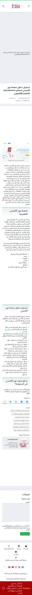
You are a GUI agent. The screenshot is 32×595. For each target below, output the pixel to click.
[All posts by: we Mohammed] (23, 443)
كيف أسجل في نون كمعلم (21, 423)
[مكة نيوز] (16, 6)
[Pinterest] (9, 567)
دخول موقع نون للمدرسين (21, 420)
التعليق (27, 502)
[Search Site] (3, 6)
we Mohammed (22, 98)
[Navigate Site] (29, 6)
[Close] (3, 588)
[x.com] (19, 567)
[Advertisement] (16, 30)
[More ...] (4, 402)
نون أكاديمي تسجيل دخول (21, 430)
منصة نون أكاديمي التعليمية (21, 427)
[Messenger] (21, 402)
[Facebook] (27, 402)
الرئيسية (28, 52)
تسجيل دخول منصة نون (22, 417)
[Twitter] (10, 402)
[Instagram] (16, 567)
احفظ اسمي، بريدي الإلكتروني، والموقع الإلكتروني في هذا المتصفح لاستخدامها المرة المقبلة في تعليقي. (16, 528)
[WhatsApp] (16, 402)
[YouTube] (12, 567)
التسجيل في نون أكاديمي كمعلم (20, 410)
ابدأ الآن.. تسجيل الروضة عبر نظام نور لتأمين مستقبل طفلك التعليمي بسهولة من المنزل (14, 588)
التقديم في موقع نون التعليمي (20, 414)
